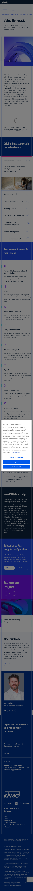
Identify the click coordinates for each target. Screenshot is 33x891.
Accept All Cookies (16, 466)
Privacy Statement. (15, 452)
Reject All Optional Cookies (16, 462)
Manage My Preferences (16, 457)
